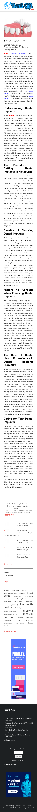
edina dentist (7, 605)
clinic (31, 590)
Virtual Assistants (19, 623)
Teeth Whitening (29, 620)
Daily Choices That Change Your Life (16, 730)
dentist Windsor (18, 601)
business (24, 590)
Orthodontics (29, 617)
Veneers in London (8, 623)
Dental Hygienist (29, 596)
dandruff (30, 593)
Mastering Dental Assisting (10, 614)
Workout (6, 625)
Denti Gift (23, 761)
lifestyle (28, 610)
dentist (31, 599)
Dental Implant (7, 599)
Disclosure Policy (19, 806)
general (13, 605)
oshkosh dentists (8, 620)
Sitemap (28, 806)
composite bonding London (10, 593)
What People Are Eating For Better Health (18, 718)
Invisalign (18, 608)
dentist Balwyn (7, 601)
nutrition (9, 617)
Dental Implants (20, 599)
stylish (18, 620)
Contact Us (9, 806)
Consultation (22, 593)
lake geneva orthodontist (10, 611)
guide (20, 604)
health (29, 604)
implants (11, 116)
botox (13, 590)
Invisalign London (28, 608)
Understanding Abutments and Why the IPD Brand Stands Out (19, 532)
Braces (18, 590)
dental (7, 595)
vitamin (30, 623)
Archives (6, 572)
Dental (6, 54)
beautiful (7, 590)
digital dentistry (29, 601)
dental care (17, 596)
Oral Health (20, 617)
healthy (8, 607)
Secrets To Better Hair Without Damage (17, 735)
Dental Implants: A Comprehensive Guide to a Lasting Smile (16, 47)
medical (28, 614)
